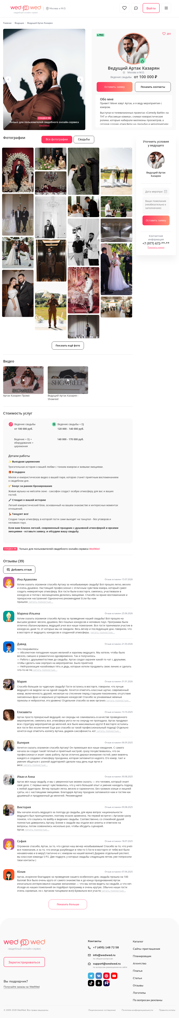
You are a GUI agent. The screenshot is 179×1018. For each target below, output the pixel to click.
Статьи (137, 978)
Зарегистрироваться (24, 962)
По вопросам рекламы (147, 1000)
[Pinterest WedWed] (106, 976)
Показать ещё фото (68, 345)
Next (80, 79)
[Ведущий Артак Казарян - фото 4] (83, 171)
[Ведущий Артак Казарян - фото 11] (83, 242)
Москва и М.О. (57, 8)
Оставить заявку (156, 220)
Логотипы (139, 993)
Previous (8, 79)
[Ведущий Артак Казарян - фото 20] (83, 326)
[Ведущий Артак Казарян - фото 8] (83, 206)
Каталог (138, 941)
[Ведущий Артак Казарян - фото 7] (18, 215)
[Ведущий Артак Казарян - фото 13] (18, 252)
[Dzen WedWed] (99, 983)
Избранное (124, 8)
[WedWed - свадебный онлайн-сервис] (26, 945)
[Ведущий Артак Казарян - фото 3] (50, 159)
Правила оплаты (167, 1010)
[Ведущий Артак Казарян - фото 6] (50, 183)
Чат (136, 8)
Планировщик (142, 956)
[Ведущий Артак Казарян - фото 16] (83, 290)
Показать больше (68, 904)
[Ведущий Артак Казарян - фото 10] (50, 217)
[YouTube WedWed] (114, 976)
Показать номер (156, 247)
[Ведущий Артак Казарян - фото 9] (116, 206)
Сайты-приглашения (146, 949)
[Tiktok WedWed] (91, 983)
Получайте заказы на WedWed (22, 987)
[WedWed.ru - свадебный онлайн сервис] (25, 8)
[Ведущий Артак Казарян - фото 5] (116, 171)
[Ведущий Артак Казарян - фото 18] (50, 306)
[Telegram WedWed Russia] (91, 976)
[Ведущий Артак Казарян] (44, 79)
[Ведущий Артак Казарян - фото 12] (116, 230)
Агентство (139, 963)
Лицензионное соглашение (102, 1010)
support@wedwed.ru (107, 963)
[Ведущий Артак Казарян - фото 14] (50, 261)
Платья (137, 971)
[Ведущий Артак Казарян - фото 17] (18, 293)
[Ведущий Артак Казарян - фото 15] (116, 269)
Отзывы (138, 985)
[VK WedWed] (99, 976)
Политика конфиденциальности (137, 1010)
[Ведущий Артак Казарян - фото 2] (18, 170)
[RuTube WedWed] (106, 983)
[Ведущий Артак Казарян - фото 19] (116, 307)
